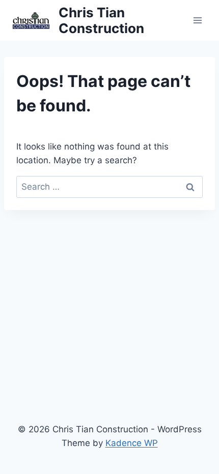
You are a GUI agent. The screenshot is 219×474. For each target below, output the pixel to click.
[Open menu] (197, 20)
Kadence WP (131, 443)
